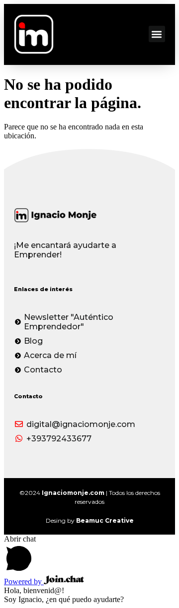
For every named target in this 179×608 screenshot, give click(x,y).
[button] (157, 34)
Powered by (24, 581)
